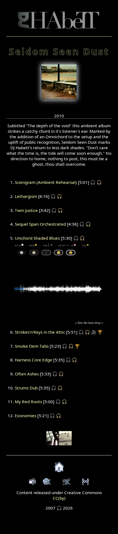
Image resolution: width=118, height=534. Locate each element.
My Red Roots (28, 401)
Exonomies (25, 415)
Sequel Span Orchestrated (40, 224)
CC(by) (59, 498)
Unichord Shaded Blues (37, 238)
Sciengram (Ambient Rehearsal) (46, 182)
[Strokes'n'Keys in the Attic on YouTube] (59, 448)
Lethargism (26, 196)
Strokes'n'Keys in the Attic (40, 332)
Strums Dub (26, 388)
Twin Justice (26, 210)
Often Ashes (27, 374)
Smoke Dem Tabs (32, 346)
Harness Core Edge (33, 360)
